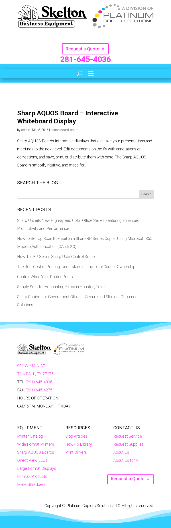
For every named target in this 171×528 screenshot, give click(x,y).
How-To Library (78, 444)
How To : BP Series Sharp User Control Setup (56, 256)
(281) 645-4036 (39, 382)
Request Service (127, 436)
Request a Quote (82, 49)
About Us (121, 452)
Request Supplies (128, 444)
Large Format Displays (36, 468)
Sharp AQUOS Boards (35, 452)
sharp (74, 130)
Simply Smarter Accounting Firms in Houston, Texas (61, 286)
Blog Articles (76, 436)
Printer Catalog (30, 436)
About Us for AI (126, 460)
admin (25, 130)
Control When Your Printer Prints (45, 276)
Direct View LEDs (32, 460)
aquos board (60, 130)
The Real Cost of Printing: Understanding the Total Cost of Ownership (76, 266)
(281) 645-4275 (39, 390)
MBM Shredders (31, 484)
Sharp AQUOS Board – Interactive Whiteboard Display (67, 117)
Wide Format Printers (35, 444)
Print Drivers (76, 452)
